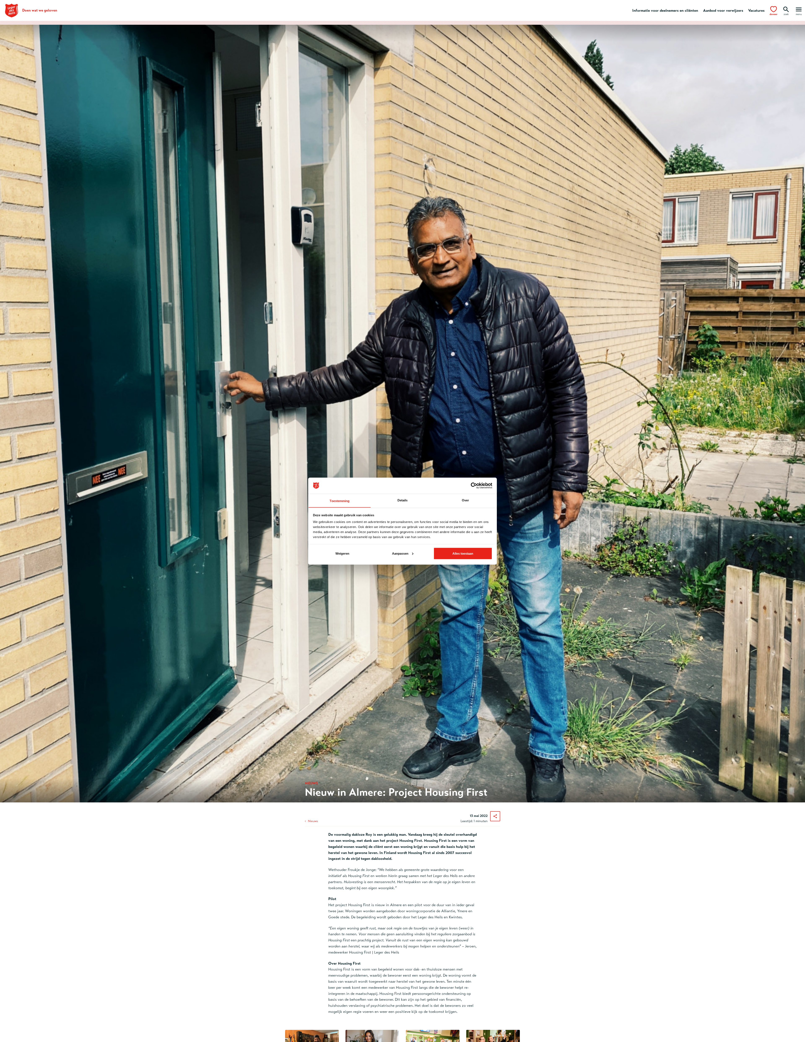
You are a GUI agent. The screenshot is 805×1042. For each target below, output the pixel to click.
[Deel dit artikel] (495, 816)
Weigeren (342, 553)
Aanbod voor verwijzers (723, 10)
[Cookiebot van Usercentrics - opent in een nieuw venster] (474, 486)
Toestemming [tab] (339, 500)
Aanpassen (400, 553)
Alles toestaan (462, 553)
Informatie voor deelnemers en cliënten (665, 10)
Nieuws (313, 821)
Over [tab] (465, 500)
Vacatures (756, 10)
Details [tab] (402, 500)
